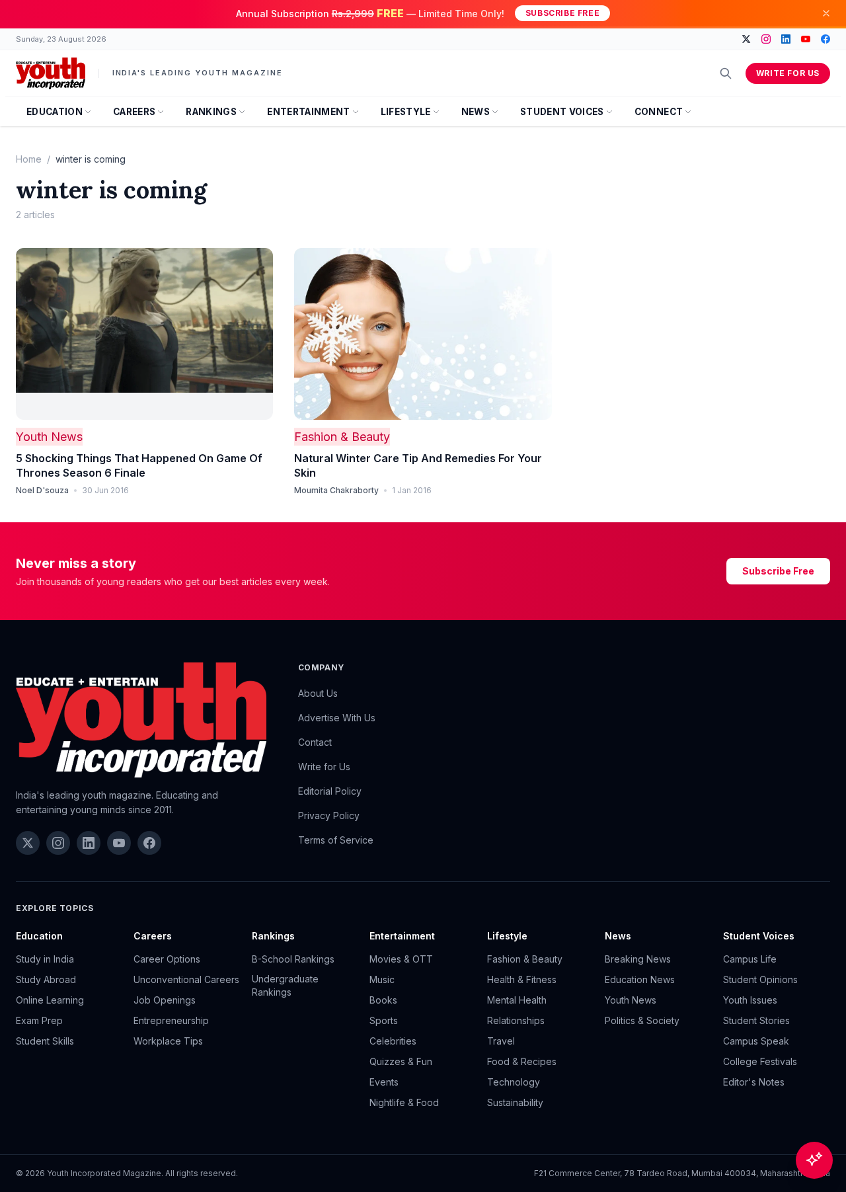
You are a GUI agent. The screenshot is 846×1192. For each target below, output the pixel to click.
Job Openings (165, 1000)
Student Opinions (760, 979)
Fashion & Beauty (342, 437)
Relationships (516, 1020)
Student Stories (756, 1020)
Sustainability (515, 1102)
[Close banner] (826, 13)
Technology (513, 1082)
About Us (318, 693)
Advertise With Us (336, 717)
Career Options (167, 959)
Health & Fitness (522, 979)
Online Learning (50, 1000)
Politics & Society (642, 1020)
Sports (383, 1020)
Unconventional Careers (186, 979)
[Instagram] (766, 39)
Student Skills (45, 1041)
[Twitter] (746, 39)
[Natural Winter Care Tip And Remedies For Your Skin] (422, 334)
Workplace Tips (168, 1041)
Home (29, 159)
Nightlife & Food (404, 1102)
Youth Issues (750, 1000)
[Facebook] (825, 39)
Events (384, 1082)
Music (382, 979)
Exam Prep (39, 1020)
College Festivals (760, 1061)
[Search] (726, 73)
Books (383, 1000)
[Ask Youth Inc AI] (814, 1160)
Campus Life (750, 959)
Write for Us (788, 73)
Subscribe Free (562, 13)
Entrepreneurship (171, 1020)
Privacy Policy (329, 815)
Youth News (49, 437)
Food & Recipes (522, 1061)
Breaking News (638, 959)
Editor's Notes (754, 1082)
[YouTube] (805, 39)
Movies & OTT (401, 959)
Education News (640, 979)
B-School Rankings (293, 959)
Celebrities (392, 1041)
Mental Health (517, 1000)
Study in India (45, 959)
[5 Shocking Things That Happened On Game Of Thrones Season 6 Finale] (144, 334)
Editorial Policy (330, 791)
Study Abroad (46, 979)
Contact (315, 742)
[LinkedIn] (785, 39)
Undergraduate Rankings (285, 985)
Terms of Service (335, 840)
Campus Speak (756, 1041)
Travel (501, 1041)
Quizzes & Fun (400, 1061)
